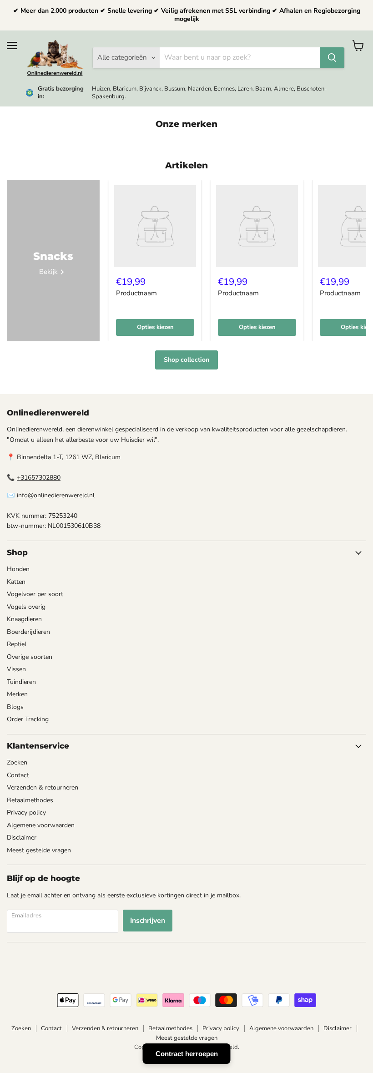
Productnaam (136, 293)
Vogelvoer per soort (35, 594)
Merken (17, 694)
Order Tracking (28, 719)
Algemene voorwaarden (41, 825)
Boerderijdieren (28, 632)
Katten (16, 581)
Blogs (15, 707)
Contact (18, 775)
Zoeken (17, 762)
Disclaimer (21, 837)
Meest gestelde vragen (39, 850)
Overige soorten (29, 657)
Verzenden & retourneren (42, 787)
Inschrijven (147, 921)
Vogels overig (26, 606)
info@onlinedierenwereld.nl (56, 495)
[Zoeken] (332, 57)
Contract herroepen (187, 1054)
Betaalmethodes (30, 800)
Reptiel (16, 644)
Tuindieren (21, 682)
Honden (18, 569)
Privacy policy (26, 812)
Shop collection (186, 359)
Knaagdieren (24, 619)
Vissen (16, 669)
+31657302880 (38, 477)
